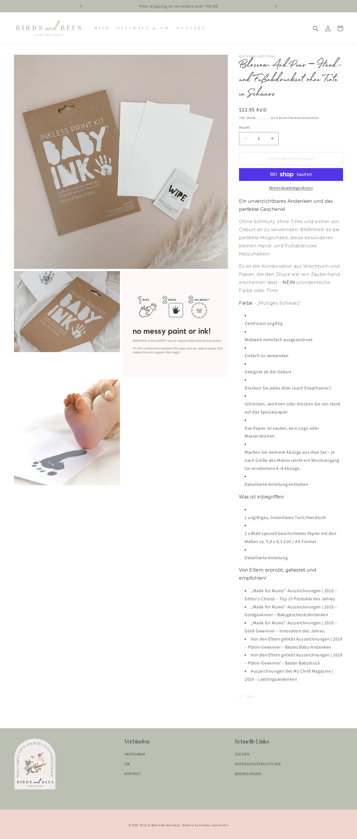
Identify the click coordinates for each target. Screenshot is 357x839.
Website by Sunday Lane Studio (205, 825)
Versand (263, 118)
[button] (136, 28)
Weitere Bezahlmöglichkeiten (291, 188)
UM (127, 763)
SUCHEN (242, 754)
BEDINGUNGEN (248, 773)
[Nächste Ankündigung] (276, 6)
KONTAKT (132, 773)
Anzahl (244, 127)
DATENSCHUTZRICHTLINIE (258, 763)
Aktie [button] (250, 696)
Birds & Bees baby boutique (160, 825)
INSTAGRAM (134, 754)
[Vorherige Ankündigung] (81, 6)
